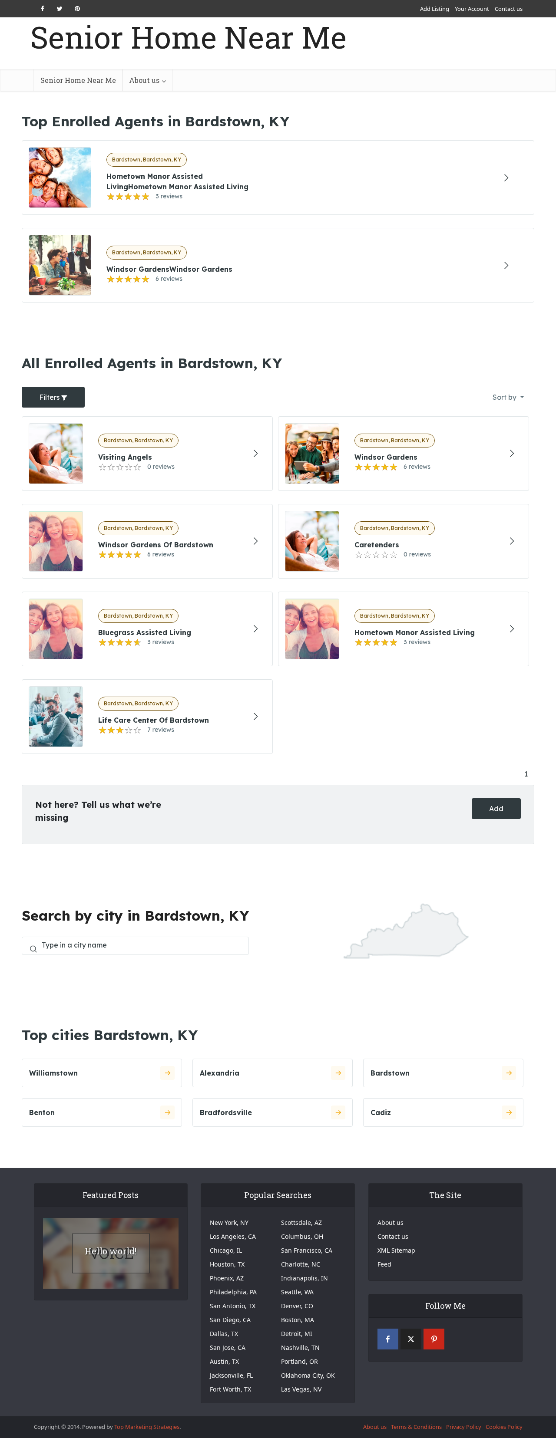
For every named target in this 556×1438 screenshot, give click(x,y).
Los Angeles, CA (233, 1236)
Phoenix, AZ (227, 1278)
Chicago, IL (226, 1250)
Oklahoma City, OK (308, 1375)
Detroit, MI (296, 1333)
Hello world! (110, 1251)
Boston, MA (297, 1320)
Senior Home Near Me (188, 37)
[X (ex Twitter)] (410, 1339)
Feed (384, 1264)
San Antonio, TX (232, 1306)
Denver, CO (297, 1306)
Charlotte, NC (300, 1264)
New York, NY (229, 1222)
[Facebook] (387, 1339)
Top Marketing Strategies (146, 1427)
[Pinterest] (434, 1339)
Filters (50, 397)
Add (496, 808)
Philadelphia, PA (233, 1292)
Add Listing (434, 9)
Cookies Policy (504, 1427)
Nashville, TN (300, 1347)
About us (144, 80)
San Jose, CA (227, 1347)
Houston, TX (227, 1264)
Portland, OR (299, 1361)
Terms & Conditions (416, 1427)
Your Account (472, 9)
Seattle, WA (297, 1292)
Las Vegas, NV (301, 1389)
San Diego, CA (230, 1320)
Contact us (509, 9)
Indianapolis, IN (304, 1278)
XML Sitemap (396, 1250)
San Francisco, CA (306, 1250)
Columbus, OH (302, 1236)
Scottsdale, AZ (301, 1222)
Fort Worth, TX (230, 1389)
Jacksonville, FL (231, 1375)
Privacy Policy (463, 1427)
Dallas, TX (224, 1333)
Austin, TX (224, 1361)
